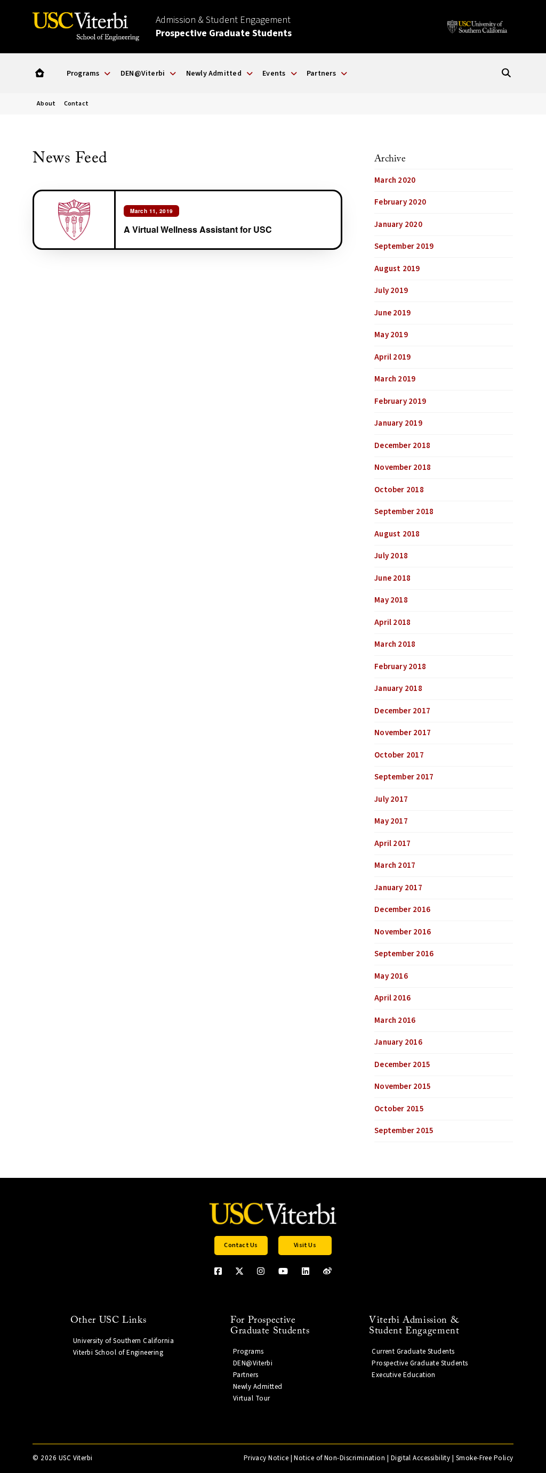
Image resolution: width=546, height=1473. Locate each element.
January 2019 (398, 423)
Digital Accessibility (421, 1458)
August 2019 (397, 268)
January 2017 (398, 887)
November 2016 (402, 932)
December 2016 (402, 909)
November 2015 (402, 1086)
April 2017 (392, 843)
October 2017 (399, 755)
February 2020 (400, 202)
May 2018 (391, 600)
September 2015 (403, 1130)
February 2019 (400, 401)
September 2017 (403, 777)
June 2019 (392, 313)
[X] (239, 1271)
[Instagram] (261, 1271)
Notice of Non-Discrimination (339, 1458)
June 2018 (392, 578)
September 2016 (403, 953)
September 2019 (403, 246)
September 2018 (403, 511)
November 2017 (402, 732)
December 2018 (402, 445)
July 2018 (391, 555)
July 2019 (391, 290)
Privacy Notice (266, 1458)
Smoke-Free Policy (484, 1458)
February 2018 (400, 666)
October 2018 (399, 489)
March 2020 (394, 180)
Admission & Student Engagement (224, 26)
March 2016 (394, 1020)
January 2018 (398, 688)
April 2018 (392, 622)
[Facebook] (218, 1271)
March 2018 (394, 644)
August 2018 (397, 534)
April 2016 (392, 998)
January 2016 (398, 1042)
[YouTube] (283, 1271)
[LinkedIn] (306, 1271)
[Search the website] (506, 73)
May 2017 (391, 821)
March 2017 (394, 865)
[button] (40, 73)
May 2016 (391, 976)
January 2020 (398, 224)
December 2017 (402, 711)
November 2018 (402, 467)
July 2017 (391, 799)
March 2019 (394, 379)
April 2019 (392, 357)
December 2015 (402, 1064)
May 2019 (391, 334)
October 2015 (399, 1108)
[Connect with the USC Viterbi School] (327, 1271)
